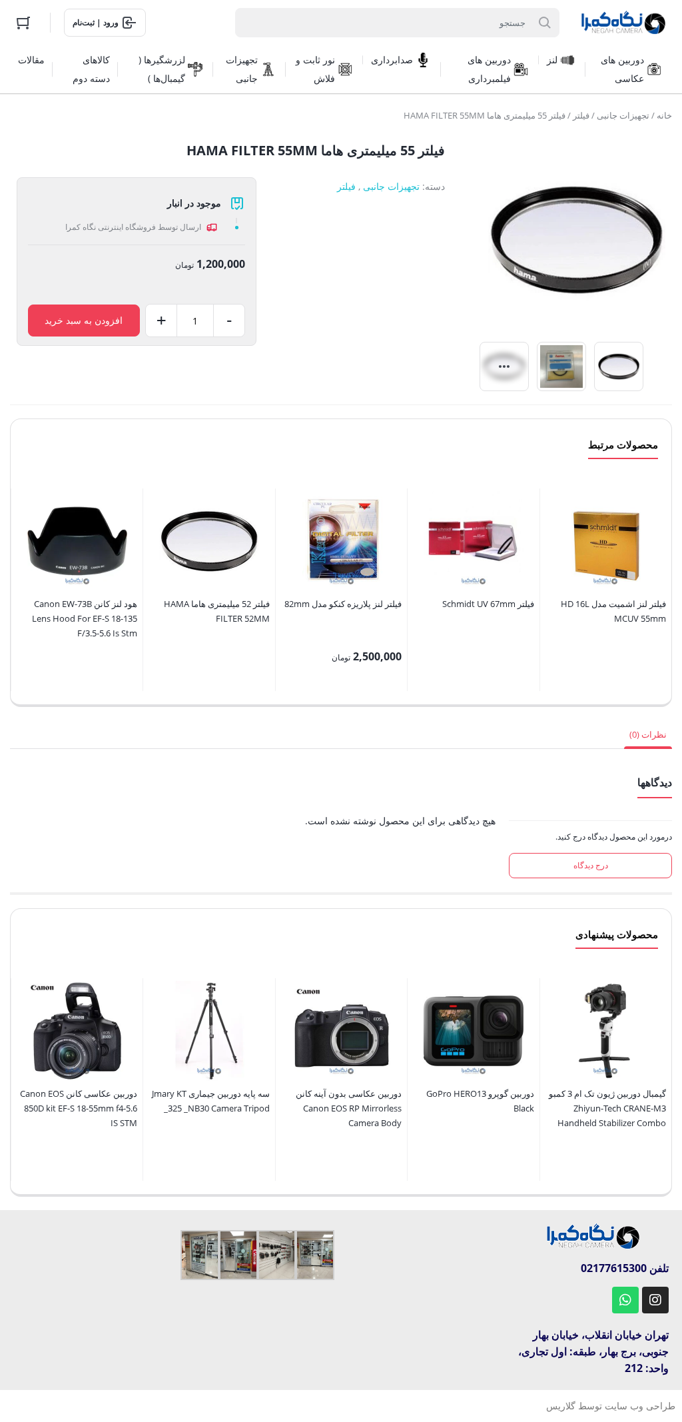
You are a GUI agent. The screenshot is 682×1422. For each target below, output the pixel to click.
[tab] (648, 734)
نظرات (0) (648, 734)
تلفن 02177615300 (625, 1268)
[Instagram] (655, 1300)
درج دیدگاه (590, 865)
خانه (664, 115)
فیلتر (581, 115)
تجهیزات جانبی (623, 115)
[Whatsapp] (625, 1300)
